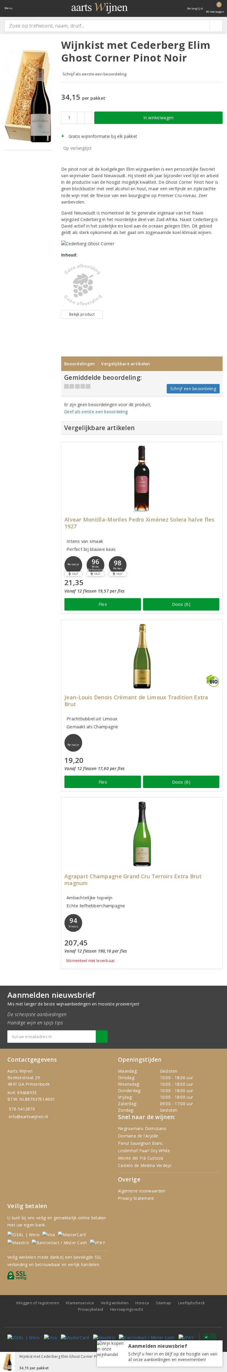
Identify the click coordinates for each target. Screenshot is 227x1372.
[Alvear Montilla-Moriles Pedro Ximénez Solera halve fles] (141, 478)
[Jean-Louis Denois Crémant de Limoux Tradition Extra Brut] (141, 656)
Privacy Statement (136, 1198)
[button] (73, 565)
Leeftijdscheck (191, 1302)
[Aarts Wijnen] (100, 8)
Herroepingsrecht (126, 1309)
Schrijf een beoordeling (193, 388)
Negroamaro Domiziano (142, 1128)
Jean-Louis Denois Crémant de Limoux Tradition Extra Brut (136, 701)
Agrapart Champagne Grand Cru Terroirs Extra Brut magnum (133, 880)
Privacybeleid (90, 1309)
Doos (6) (181, 604)
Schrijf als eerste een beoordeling (94, 74)
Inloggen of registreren (37, 1302)
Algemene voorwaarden (141, 1191)
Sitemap (163, 1302)
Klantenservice (80, 1302)
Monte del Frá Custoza (140, 1158)
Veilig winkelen (115, 1302)
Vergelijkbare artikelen (125, 364)
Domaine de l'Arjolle (138, 1136)
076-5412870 (22, 1109)
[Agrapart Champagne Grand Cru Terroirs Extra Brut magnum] (141, 833)
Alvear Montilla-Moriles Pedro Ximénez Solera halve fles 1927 (139, 523)
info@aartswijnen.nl (28, 1116)
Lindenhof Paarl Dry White (144, 1150)
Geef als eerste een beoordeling (96, 411)
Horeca (142, 1302)
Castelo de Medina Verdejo (145, 1165)
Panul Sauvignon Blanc (140, 1143)
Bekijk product (82, 314)
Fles (102, 604)
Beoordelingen (79, 364)
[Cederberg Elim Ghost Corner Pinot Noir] (82, 285)
